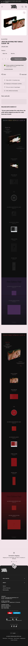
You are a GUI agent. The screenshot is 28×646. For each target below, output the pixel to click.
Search (4, 586)
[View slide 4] (16, 561)
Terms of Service (6, 588)
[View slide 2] (13, 561)
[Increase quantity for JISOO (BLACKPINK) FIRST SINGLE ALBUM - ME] (7, 59)
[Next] (26, 1)
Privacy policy (10, 638)
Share (4, 74)
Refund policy (6, 590)
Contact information (14, 640)
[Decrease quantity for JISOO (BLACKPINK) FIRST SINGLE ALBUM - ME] (2, 59)
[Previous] (1, 1)
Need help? (24, 74)
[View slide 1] (11, 561)
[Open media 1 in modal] (24, 12)
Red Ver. (13, 53)
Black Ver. (5, 53)
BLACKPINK (4, 39)
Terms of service (16, 638)
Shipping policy (22, 638)
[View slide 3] (15, 561)
